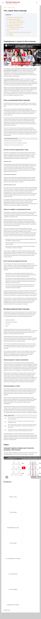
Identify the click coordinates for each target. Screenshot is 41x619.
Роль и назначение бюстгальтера (13, 19)
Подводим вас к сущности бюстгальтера (15, 17)
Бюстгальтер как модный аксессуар (15, 24)
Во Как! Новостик (13, 2)
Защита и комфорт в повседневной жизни (17, 22)
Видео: (8, 30)
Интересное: (11, 35)
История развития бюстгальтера (13, 25)
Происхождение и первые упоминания (16, 27)
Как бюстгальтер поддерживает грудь (16, 20)
